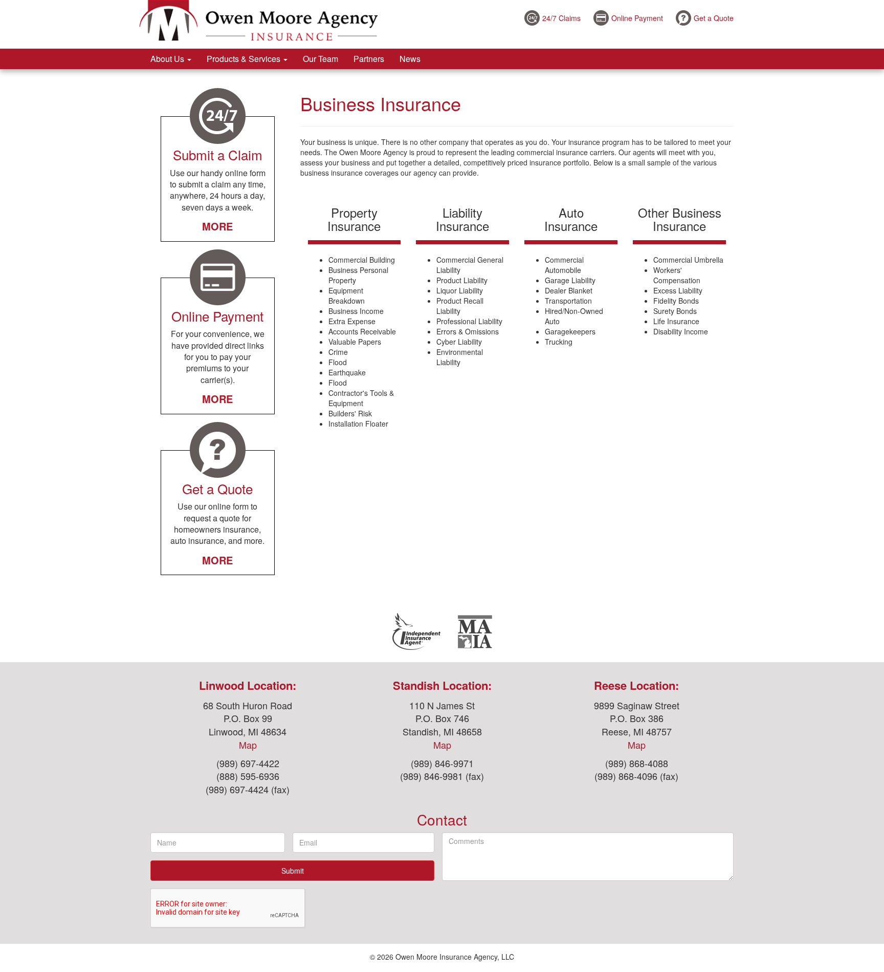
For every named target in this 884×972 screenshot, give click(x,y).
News (410, 59)
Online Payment (637, 18)
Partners (368, 59)
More (217, 226)
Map (248, 744)
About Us (168, 59)
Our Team (320, 59)
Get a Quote (714, 18)
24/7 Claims (561, 18)
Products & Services (244, 59)
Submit (292, 870)
